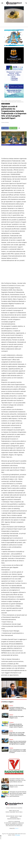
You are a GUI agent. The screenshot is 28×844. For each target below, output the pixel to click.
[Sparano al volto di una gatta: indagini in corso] (5, 787)
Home (2, 100)
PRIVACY (16, 828)
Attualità (5, 100)
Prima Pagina (7, 103)
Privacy (0, 837)
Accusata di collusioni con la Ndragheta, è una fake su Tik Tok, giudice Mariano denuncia (18, 780)
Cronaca (3, 782)
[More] (19, 128)
